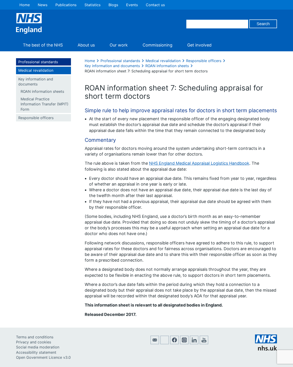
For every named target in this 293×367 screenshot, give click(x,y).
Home (24, 5)
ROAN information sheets (42, 91)
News (42, 5)
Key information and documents (35, 81)
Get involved (199, 45)
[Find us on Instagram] (184, 343)
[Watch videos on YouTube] (204, 343)
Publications (65, 5)
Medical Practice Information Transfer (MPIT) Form (44, 104)
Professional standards (38, 62)
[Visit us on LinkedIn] (194, 343)
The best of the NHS (43, 45)
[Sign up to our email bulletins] (154, 343)
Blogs (113, 5)
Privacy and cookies (33, 342)
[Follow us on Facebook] (174, 343)
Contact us (155, 5)
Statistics (92, 5)
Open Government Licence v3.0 (43, 357)
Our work (119, 45)
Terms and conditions (34, 337)
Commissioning (157, 45)
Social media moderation (37, 347)
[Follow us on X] (164, 343)
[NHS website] (266, 349)
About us (86, 45)
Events (132, 5)
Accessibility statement (36, 352)
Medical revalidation (35, 70)
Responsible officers (36, 117)
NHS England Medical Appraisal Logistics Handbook (199, 163)
